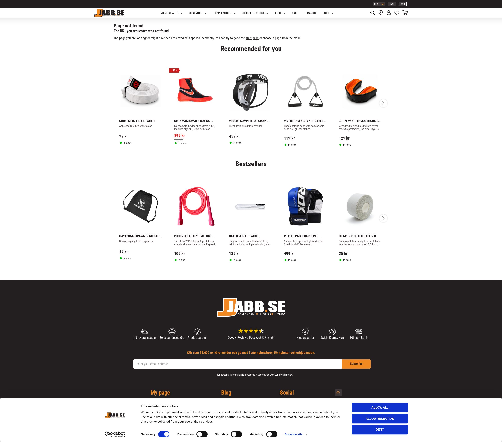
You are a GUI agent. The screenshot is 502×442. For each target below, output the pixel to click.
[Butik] (380, 13)
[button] (396, 13)
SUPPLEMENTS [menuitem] (222, 13)
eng (403, 3)
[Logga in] (388, 13)
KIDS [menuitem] (278, 13)
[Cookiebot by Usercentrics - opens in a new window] (115, 434)
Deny (380, 429)
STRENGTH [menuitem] (195, 13)
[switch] (202, 434)
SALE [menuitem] (295, 13)
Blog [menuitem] (226, 393)
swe (392, 3)
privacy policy (285, 374)
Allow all (379, 407)
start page (252, 38)
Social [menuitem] (287, 393)
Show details (293, 434)
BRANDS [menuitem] (311, 13)
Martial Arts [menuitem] (169, 13)
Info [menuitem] (326, 13)
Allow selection (380, 418)
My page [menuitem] (160, 393)
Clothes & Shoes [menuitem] (253, 13)
